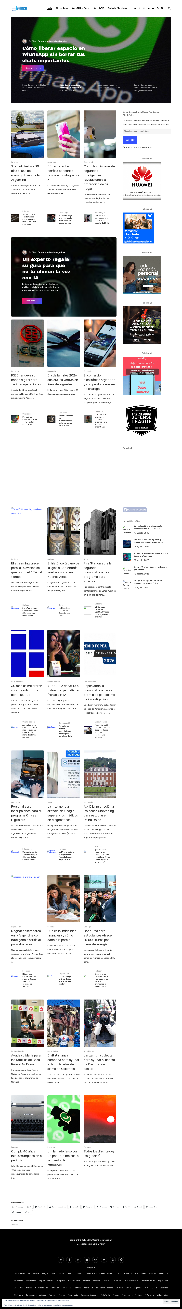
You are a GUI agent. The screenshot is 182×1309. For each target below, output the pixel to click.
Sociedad (51, 927)
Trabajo (116, 1295)
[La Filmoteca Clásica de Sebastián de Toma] (63, 610)
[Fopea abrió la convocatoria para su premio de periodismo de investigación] (100, 672)
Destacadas (140, 1273)
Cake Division (98, 1244)
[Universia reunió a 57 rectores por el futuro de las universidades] (27, 854)
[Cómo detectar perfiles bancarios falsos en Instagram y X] (63, 152)
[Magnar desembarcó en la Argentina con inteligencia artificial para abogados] (27, 919)
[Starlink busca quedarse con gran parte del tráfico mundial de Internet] (27, 218)
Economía (163, 1273)
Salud (49, 802)
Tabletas (52, 1295)
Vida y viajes (162, 1295)
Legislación (16, 927)
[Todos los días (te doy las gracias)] (100, 1133)
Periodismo (56, 1288)
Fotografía (60, 1281)
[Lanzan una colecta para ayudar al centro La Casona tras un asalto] (100, 1042)
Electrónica (31, 1281)
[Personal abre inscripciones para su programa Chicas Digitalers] (27, 794)
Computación (91, 1273)
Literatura (18, 1288)
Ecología (87, 927)
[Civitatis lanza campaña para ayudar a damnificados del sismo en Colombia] (63, 1042)
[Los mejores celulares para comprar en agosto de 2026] (100, 218)
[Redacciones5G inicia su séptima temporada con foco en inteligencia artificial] (100, 730)
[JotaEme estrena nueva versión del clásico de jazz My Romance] (27, 610)
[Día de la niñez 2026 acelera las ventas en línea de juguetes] (63, 358)
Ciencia (61, 1273)
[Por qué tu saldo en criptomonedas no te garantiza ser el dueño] (63, 419)
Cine (61, 605)
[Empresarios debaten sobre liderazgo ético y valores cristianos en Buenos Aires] (100, 979)
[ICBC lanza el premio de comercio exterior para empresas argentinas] (100, 419)
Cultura (14, 559)
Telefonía (105, 1295)
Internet (14, 162)
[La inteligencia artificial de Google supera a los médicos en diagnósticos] (63, 794)
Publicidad (88, 1288)
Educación (15, 802)
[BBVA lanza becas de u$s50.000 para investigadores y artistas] (100, 610)
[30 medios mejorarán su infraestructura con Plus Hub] (27, 672)
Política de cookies (66, 1305)
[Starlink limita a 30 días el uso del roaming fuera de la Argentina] (27, 152)
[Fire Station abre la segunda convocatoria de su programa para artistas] (100, 552)
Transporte (127, 1295)
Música (29, 1288)
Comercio (15, 371)
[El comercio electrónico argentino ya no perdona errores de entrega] (100, 362)
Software (18, 1295)
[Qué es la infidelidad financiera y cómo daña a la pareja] (63, 915)
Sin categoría (151, 1288)
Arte (86, 559)
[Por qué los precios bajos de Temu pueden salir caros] (27, 419)
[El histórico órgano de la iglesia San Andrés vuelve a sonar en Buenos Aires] (63, 549)
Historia (86, 1281)
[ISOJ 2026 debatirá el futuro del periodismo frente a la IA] (63, 670)
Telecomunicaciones (89, 1295)
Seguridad (51, 162)
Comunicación (17, 682)
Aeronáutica (33, 1273)
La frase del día (131, 1281)
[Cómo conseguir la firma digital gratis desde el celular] (63, 978)
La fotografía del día (112, 1281)
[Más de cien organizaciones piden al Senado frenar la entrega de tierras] (27, 979)
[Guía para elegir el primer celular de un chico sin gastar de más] (63, 218)
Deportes (128, 1273)
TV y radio (149, 1295)
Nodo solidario (17, 1051)
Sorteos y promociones (36, 1295)
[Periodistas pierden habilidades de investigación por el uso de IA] (63, 729)
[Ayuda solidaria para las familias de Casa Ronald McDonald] (27, 1042)
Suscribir (130, 140)
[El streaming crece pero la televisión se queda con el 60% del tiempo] (27, 549)
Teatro (62, 1295)
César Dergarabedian (42, 41)
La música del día (148, 1281)
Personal (15, 1147)
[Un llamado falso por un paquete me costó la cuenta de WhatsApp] (63, 1137)
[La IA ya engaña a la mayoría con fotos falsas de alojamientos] (63, 854)
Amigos (45, 1273)
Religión (98, 971)
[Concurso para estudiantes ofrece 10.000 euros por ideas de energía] (100, 919)
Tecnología (63, 213)
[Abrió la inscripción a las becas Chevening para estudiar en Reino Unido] (100, 794)
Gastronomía (74, 1281)
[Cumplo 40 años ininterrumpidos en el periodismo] (27, 1137)
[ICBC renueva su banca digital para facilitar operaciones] (27, 360)
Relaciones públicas (104, 1288)
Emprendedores (46, 1281)
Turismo (62, 849)
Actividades (52, 1051)
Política (77, 1288)
